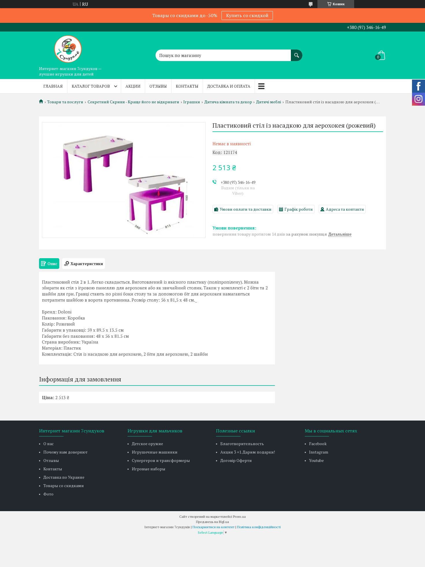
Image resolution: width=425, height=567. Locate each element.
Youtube (316, 460)
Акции (133, 86)
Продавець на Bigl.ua (212, 522)
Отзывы (158, 86)
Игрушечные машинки (155, 452)
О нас (48, 443)
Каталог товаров (91, 86)
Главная (53, 86)
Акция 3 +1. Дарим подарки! (247, 452)
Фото (48, 494)
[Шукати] (296, 52)
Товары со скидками (63, 485)
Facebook (318, 443)
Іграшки (191, 101)
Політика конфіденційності (259, 527)
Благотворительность (242, 443)
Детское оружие (147, 443)
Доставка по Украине (63, 477)
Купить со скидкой (247, 15)
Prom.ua (239, 516)
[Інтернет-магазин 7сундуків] (68, 47)
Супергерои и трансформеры (161, 460)
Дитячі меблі (268, 101)
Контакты (187, 86)
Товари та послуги (65, 101)
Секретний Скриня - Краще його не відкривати (133, 101)
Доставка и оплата (228, 86)
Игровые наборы (148, 468)
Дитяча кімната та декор (228, 101)
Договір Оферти (236, 460)
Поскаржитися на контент (213, 527)
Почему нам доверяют (65, 452)
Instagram (318, 452)
